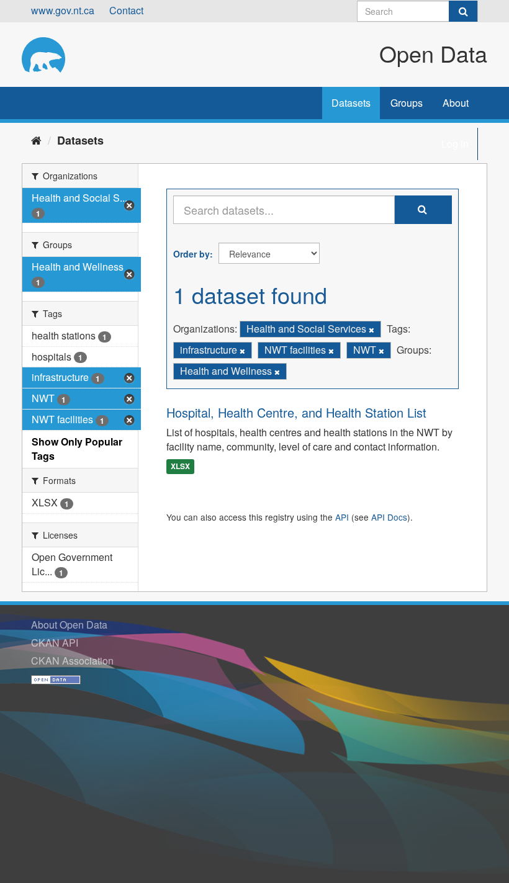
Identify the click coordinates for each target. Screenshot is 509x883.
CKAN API (54, 642)
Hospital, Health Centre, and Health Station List (296, 412)
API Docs (389, 517)
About (456, 103)
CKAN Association (72, 660)
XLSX (180, 466)
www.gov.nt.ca (62, 10)
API (342, 517)
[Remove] (371, 329)
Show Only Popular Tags (77, 448)
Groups (406, 103)
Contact (126, 10)
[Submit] (463, 11)
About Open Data (69, 624)
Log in (455, 144)
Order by (191, 254)
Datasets (351, 103)
